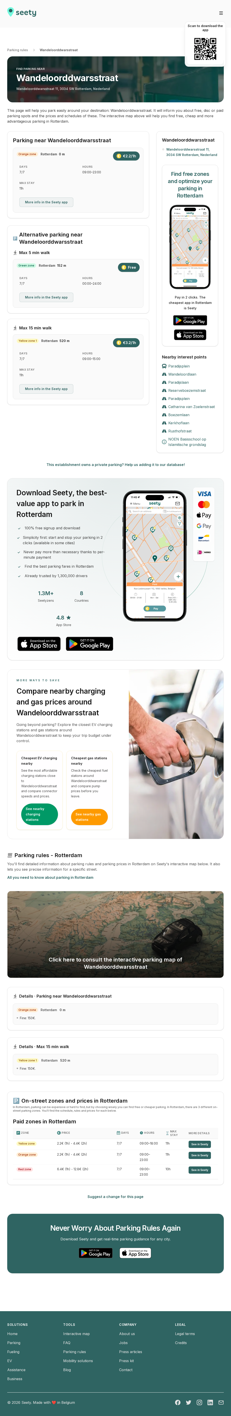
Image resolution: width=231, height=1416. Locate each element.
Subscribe (93, 683)
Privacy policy (60, 698)
